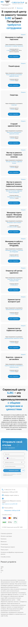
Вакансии (4, 541)
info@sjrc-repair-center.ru (11, 495)
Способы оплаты (5, 557)
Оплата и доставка (6, 536)
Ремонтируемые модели (8, 547)
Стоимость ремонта (6, 533)
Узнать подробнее (13, 56)
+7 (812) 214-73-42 (17, 2)
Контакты (3, 539)
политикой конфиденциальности (12, 474)
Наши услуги (4, 549)
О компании (4, 544)
